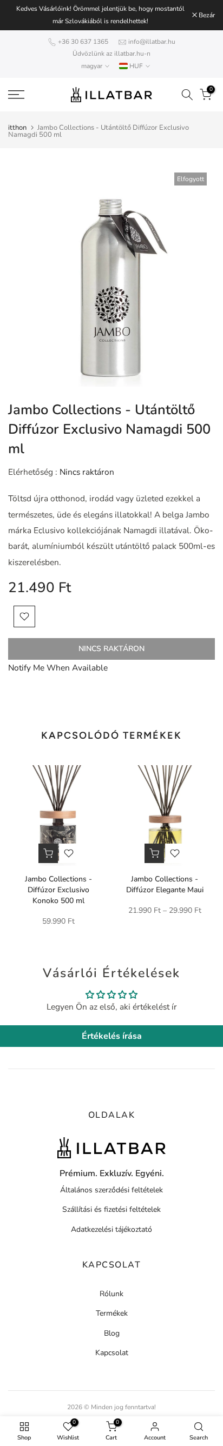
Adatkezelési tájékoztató (111, 1229)
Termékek (112, 1313)
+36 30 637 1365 (83, 41)
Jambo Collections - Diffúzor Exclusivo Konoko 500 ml (58, 890)
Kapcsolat (111, 1353)
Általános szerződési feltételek (111, 1190)
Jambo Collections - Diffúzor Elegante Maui (165, 884)
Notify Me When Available (58, 667)
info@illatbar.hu (151, 41)
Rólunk (111, 1294)
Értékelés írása (112, 1036)
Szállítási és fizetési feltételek (111, 1209)
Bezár (206, 15)
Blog (112, 1333)
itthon (17, 127)
